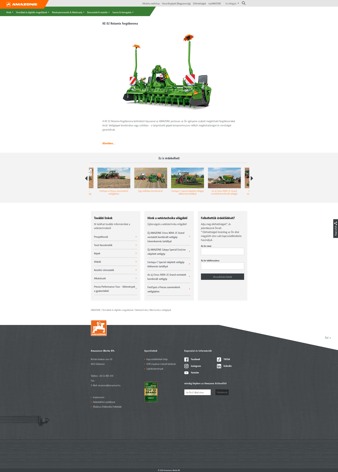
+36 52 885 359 (106, 375)
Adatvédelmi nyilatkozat (104, 402)
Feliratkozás (222, 392)
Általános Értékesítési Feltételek (107, 406)
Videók (97, 261)
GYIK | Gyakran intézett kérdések (161, 364)
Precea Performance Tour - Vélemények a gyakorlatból (114, 288)
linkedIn (227, 366)
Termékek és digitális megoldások (31, 12)
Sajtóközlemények (154, 368)
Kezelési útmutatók (104, 270)
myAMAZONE (214, 3)
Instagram (195, 366)
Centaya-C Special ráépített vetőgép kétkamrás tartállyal (165, 264)
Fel (326, 337)
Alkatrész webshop (151, 3)
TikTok (226, 359)
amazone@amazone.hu (109, 385)
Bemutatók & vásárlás (97, 12)
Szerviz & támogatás (121, 12)
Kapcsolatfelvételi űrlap (157, 359)
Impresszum (98, 397)
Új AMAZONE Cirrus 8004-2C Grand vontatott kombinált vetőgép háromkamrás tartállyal (165, 236)
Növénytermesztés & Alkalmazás (67, 12)
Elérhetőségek (199, 3)
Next (252, 178)
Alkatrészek (100, 278)
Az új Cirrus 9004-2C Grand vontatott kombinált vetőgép (166, 276)
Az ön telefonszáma (210, 260)
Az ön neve (206, 246)
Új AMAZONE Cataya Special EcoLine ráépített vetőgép (166, 251)
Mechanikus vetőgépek (160, 310)
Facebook (195, 359)
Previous (86, 178)
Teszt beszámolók (103, 245)
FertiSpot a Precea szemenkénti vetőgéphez (163, 289)
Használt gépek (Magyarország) (176, 3)
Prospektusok (101, 236)
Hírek (8, 12)
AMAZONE (95, 310)
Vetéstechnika (141, 310)
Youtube (194, 372)
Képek (97, 253)
